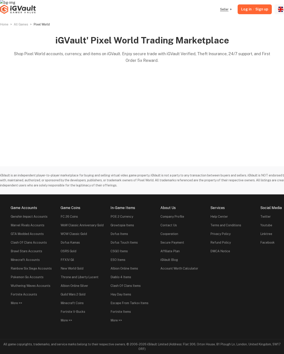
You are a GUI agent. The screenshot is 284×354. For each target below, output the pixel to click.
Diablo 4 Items (120, 277)
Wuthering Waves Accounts (30, 286)
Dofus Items (119, 234)
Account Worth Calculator (179, 268)
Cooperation (169, 234)
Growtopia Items (122, 225)
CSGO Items (119, 251)
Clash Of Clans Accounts (29, 242)
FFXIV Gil (67, 260)
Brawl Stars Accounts (26, 251)
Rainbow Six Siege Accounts (31, 268)
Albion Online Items (124, 268)
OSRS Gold (68, 251)
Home (4, 24)
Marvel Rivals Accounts (27, 225)
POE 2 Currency (121, 216)
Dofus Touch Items (124, 242)
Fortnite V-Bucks (73, 311)
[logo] (18, 9)
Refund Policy (220, 242)
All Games (21, 24)
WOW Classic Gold (74, 234)
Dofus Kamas (70, 242)
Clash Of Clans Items (125, 286)
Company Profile (172, 216)
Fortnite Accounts (24, 294)
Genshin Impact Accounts (29, 216)
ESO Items (117, 260)
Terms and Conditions (225, 225)
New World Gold (72, 268)
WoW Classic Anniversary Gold (82, 225)
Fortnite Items (120, 311)
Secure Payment (172, 242)
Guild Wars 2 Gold (73, 294)
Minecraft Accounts (25, 260)
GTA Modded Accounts (27, 234)
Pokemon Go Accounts (27, 277)
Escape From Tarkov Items (129, 303)
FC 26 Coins (69, 216)
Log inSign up (254, 9)
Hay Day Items (120, 294)
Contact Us (168, 225)
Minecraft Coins (72, 303)
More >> (16, 303)
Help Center (219, 216)
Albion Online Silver (74, 286)
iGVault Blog (169, 260)
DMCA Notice (220, 251)
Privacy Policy (220, 234)
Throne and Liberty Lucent (80, 277)
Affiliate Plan (170, 251)
